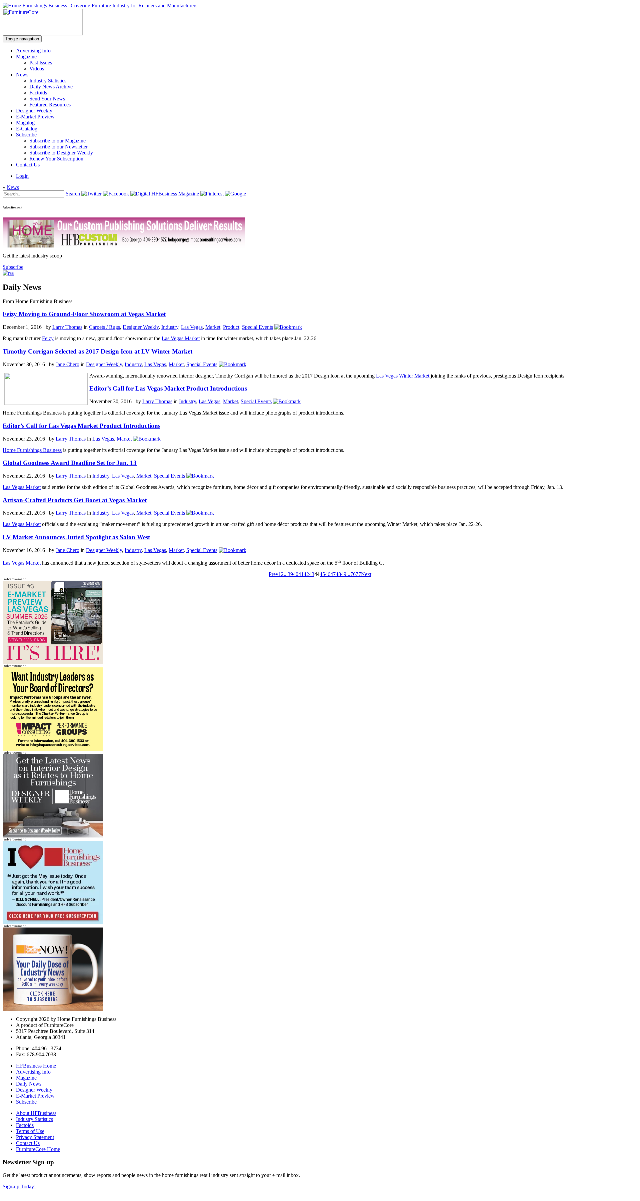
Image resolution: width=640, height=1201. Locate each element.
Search (73, 193)
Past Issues (40, 62)
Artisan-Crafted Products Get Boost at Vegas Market (75, 500)
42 (306, 574)
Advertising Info (33, 50)
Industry (169, 327)
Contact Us (28, 164)
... (286, 574)
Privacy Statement (35, 1137)
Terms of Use (30, 1131)
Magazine (26, 56)
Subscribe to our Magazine (57, 140)
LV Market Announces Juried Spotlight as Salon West (76, 537)
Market (212, 327)
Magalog (25, 122)
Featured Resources (50, 104)
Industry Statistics (47, 80)
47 (333, 574)
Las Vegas (192, 327)
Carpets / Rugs (104, 327)
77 (358, 574)
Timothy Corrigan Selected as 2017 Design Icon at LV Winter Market (97, 351)
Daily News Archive (51, 86)
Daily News (28, 1084)
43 (311, 574)
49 (343, 574)
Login (22, 176)
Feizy (48, 338)
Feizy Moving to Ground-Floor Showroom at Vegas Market (84, 314)
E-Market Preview (35, 116)
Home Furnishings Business (32, 450)
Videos (36, 68)
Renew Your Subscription (56, 158)
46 (327, 574)
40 (295, 574)
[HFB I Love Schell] (53, 922)
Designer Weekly (34, 110)
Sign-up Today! (19, 1186)
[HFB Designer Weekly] (53, 835)
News (22, 74)
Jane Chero (67, 364)
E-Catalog (26, 128)
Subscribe (26, 134)
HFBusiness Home (36, 1066)
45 (322, 574)
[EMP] (53, 662)
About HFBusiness (36, 1113)
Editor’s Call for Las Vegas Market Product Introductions (168, 388)
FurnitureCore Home (38, 1149)
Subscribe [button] (13, 267)
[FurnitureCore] (43, 33)
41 (301, 574)
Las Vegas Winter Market (402, 376)
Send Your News (47, 98)
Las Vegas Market (181, 338)
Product (231, 327)
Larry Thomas (67, 327)
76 (353, 574)
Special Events (257, 327)
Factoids (38, 92)
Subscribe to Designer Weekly (61, 152)
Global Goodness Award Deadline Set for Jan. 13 (70, 462)
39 (290, 574)
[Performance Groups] (53, 749)
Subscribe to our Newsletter (58, 146)
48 (338, 574)
